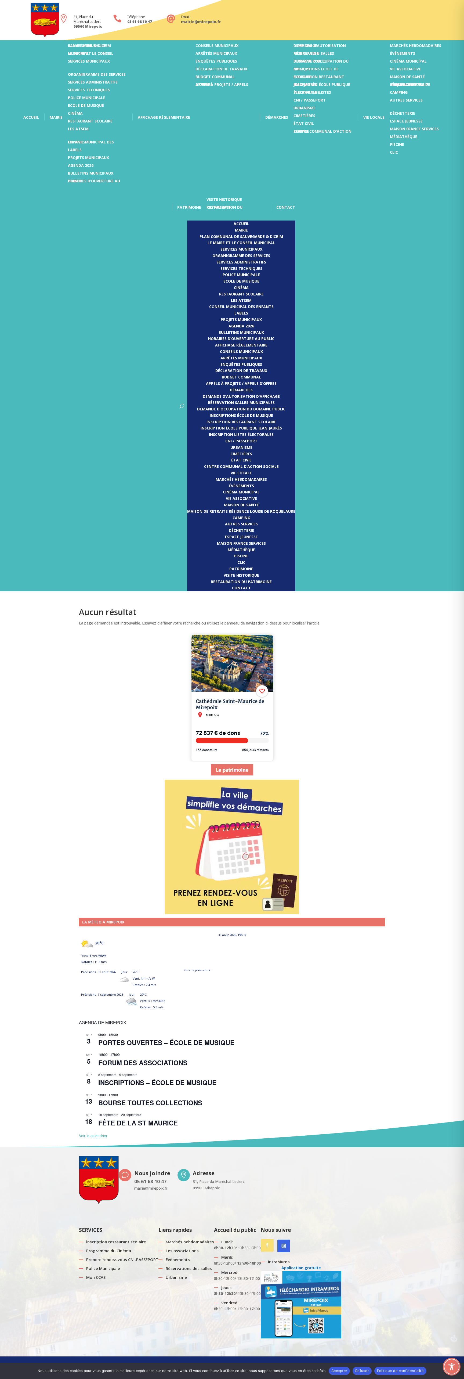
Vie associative (405, 70)
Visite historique (224, 201)
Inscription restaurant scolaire (318, 78)
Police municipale (86, 99)
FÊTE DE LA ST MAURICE (138, 1122)
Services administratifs (93, 83)
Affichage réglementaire (164, 117)
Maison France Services (414, 130)
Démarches (276, 117)
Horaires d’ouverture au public (94, 182)
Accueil (31, 117)
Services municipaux (89, 62)
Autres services (406, 101)
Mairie (56, 117)
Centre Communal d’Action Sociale (322, 132)
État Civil (303, 125)
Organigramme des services (97, 75)
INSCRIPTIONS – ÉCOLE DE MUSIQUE (157, 1082)
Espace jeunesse (406, 122)
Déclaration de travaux (221, 70)
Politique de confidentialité (400, 1371)
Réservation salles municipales (313, 54)
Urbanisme (304, 109)
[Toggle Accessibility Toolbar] (451, 1366)
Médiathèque (403, 138)
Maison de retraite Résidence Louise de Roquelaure (410, 86)
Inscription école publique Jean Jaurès (321, 86)
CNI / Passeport (309, 101)
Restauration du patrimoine (224, 208)
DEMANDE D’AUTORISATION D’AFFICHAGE (319, 47)
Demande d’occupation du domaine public (321, 62)
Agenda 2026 (80, 166)
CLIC (394, 153)
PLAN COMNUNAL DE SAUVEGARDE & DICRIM (89, 47)
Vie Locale (374, 117)
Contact (285, 207)
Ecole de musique (86, 107)
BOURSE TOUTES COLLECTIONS (150, 1102)
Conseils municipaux (216, 47)
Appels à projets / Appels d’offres (221, 86)
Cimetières (304, 117)
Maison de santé (407, 78)
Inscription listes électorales (312, 93)
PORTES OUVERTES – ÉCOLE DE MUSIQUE (166, 1042)
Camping (399, 93)
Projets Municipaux (88, 159)
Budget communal (215, 78)
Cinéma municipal (408, 62)
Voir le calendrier (93, 1135)
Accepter (339, 1371)
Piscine (397, 146)
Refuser (362, 1371)
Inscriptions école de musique (316, 70)
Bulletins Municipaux (90, 174)
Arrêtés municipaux (216, 54)
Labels (75, 151)
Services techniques (89, 91)
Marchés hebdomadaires (415, 47)
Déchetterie (402, 114)
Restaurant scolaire (90, 122)
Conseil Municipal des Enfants (91, 143)
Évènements (402, 54)
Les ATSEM (78, 130)
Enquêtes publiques (216, 62)
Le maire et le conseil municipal (90, 54)
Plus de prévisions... (198, 969)
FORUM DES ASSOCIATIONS (142, 1062)
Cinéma (75, 114)
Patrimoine (189, 207)
